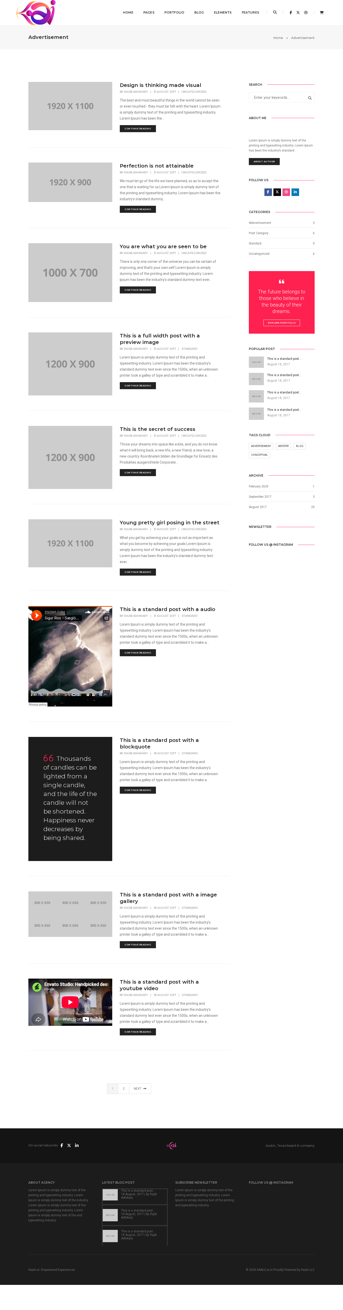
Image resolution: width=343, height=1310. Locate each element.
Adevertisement (260, 223)
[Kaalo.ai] (35, 12)
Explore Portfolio (282, 322)
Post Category (258, 233)
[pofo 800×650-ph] (42, 902)
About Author (264, 161)
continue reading (138, 128)
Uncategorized (194, 91)
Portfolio (174, 12)
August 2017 (258, 507)
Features (250, 12)
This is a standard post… (138, 1190)
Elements (223, 12)
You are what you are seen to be (163, 246)
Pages (148, 12)
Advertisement (261, 446)
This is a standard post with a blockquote (159, 743)
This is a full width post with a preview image (160, 339)
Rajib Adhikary (136, 91)
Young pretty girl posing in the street (169, 523)
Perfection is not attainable (157, 166)
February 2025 (258, 486)
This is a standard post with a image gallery (168, 898)
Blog (199, 12)
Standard (189, 348)
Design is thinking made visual (160, 85)
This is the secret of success (157, 429)
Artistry (283, 446)
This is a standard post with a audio (167, 609)
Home (128, 12)
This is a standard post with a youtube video (159, 985)
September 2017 (260, 496)
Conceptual (259, 455)
